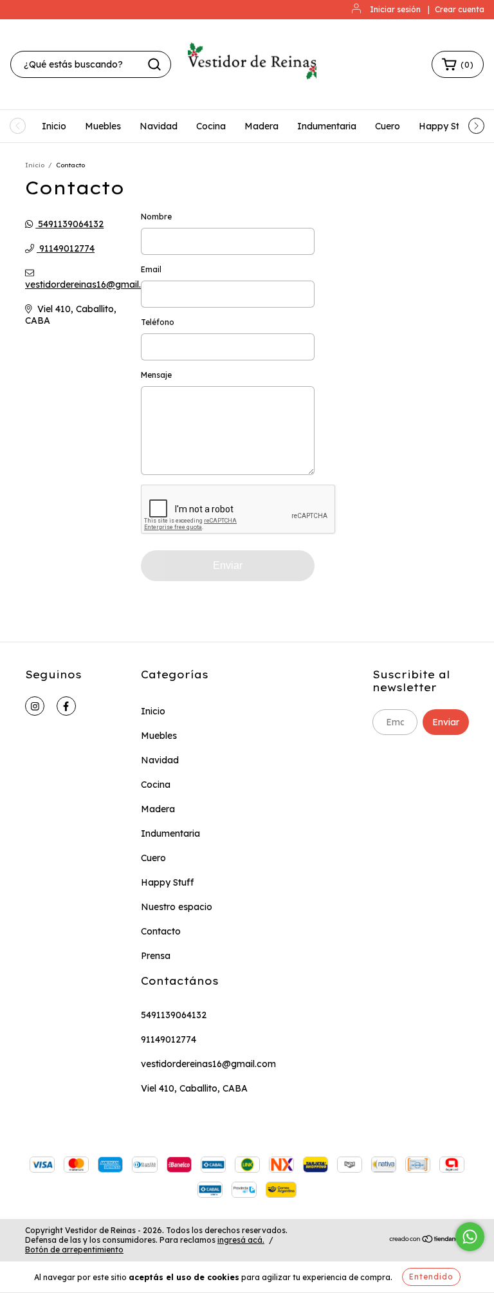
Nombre (156, 216)
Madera (261, 126)
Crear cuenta (459, 9)
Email (151, 269)
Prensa (155, 956)
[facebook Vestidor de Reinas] (66, 706)
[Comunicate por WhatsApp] (469, 1236)
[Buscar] (154, 64)
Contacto (161, 931)
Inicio (54, 126)
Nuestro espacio (176, 907)
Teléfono (157, 322)
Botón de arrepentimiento (74, 1249)
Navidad (159, 126)
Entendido (431, 1276)
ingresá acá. (240, 1240)
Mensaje (156, 375)
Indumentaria (326, 126)
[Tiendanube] (429, 1240)
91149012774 (66, 248)
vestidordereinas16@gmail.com (92, 284)
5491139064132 (69, 224)
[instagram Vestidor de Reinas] (34, 706)
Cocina (211, 126)
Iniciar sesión (395, 9)
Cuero (387, 126)
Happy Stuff (445, 126)
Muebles (103, 126)
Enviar (227, 565)
